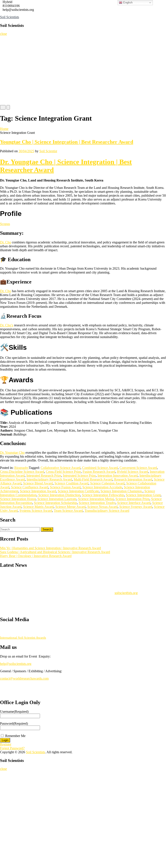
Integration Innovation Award (117, 475)
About (6, 48)
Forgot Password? (12, 748)
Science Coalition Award (71, 483)
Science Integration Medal (96, 499)
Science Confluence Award (29, 487)
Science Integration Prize (132, 499)
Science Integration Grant (143, 495)
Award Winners (11, 74)
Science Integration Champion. (122, 491)
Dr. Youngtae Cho (12, 452)
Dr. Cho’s (6, 325)
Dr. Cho (5, 242)
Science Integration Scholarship (55, 503)
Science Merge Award (70, 507)
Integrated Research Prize (43, 475)
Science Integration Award (38, 491)
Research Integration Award (133, 479)
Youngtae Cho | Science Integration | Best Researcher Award (66, 142)
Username (14, 711)
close (3, 34)
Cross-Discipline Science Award (22, 471)
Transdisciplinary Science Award (107, 510)
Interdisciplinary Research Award (49, 479)
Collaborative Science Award (60, 468)
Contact (6, 100)
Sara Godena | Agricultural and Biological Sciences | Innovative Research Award (55, 552)
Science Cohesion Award (107, 483)
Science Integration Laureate (56, 499)
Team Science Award (68, 510)
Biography (21, 468)
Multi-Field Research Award (93, 479)
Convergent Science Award (138, 468)
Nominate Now (11, 57)
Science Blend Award (38, 483)
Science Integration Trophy (97, 503)
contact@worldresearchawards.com (24, 678)
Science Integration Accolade (102, 487)
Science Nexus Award (102, 507)
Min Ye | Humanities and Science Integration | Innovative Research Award (50, 548)
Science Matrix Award (38, 507)
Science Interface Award (133, 503)
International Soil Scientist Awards (23, 637)
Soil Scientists (9, 17)
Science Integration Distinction (59, 495)
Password (14, 723)
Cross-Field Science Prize (63, 471)
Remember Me (15, 736)
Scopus (5, 224)
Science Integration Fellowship (103, 495)
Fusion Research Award (99, 471)
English (127, 2)
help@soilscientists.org (15, 664)
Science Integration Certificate (78, 491)
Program (7, 83)
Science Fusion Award (65, 487)
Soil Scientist (48, 151)
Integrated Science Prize (79, 475)
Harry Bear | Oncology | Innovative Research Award (36, 556)
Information (9, 92)
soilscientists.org (126, 591)
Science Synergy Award (135, 507)
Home (6, 40)
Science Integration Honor (18, 499)
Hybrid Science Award (132, 471)
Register (7, 66)
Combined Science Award (100, 468)
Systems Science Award (35, 510)
